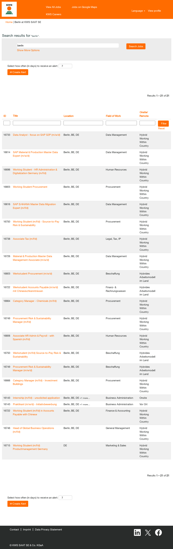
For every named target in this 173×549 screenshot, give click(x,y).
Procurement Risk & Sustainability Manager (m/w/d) (32, 368)
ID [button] (5, 115)
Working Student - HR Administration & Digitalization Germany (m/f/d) (35, 171)
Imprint (27, 529)
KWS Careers (53, 14)
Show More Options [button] (28, 50)
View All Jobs (53, 6)
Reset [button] (161, 128)
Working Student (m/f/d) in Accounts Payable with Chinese (33, 412)
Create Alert (19, 72)
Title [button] (15, 115)
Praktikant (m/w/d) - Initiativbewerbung (35, 404)
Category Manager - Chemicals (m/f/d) (35, 300)
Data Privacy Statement (48, 529)
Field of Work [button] (113, 115)
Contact (14, 529)
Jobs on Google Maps (84, 6)
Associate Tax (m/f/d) (25, 238)
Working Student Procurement (30, 186)
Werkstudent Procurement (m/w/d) (32, 273)
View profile (154, 10)
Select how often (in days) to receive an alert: (32, 65)
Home (9, 21)
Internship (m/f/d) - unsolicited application (36, 397)
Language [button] (137, 10)
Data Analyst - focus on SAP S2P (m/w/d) (36, 134)
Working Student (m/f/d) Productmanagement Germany (30, 447)
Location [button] (68, 115)
